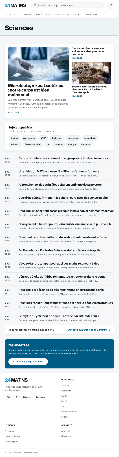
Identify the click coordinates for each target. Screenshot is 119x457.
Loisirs (90, 14)
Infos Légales (11, 441)
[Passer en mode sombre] (110, 5)
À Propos (9, 431)
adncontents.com (30, 452)
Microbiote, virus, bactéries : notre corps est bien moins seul (35, 90)
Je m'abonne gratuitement (30, 361)
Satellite (58, 144)
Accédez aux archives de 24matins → (89, 329)
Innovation (73, 138)
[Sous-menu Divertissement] (82, 14)
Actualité (10, 14)
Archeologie (90, 138)
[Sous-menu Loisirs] (96, 14)
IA (48, 144)
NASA (43, 138)
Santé (39, 14)
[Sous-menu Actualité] (17, 14)
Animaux (15, 144)
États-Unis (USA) (33, 144)
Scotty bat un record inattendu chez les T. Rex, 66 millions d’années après (89, 89)
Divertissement (71, 14)
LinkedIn (27, 397)
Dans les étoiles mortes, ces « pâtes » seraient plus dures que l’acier (88, 51)
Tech (57, 14)
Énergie (72, 144)
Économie (27, 14)
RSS (8, 397)
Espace (14, 138)
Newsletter (67, 436)
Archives (65, 431)
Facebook (40, 397)
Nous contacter (12, 436)
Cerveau (85, 144)
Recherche (56, 138)
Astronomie (29, 138)
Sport (48, 14)
